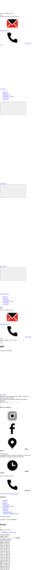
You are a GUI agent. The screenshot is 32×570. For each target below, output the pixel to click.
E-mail (2, 402)
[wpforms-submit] (0, 404)
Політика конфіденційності (11, 513)
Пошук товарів (4, 340)
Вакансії (5, 509)
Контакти (6, 99)
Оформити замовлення (9, 532)
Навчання (6, 98)
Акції (4, 502)
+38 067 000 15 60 (5, 493)
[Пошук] (1, 342)
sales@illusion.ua (14, 493)
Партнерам (6, 95)
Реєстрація (6, 294)
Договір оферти (7, 512)
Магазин (5, 92)
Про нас (5, 93)
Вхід (1, 294)
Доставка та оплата (8, 96)
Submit (18, 537)
